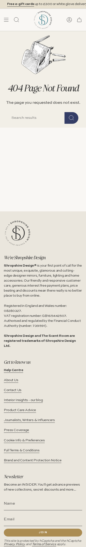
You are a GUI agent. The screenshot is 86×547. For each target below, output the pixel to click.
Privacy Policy (14, 544)
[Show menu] (6, 20)
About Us (11, 380)
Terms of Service (44, 544)
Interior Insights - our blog (23, 400)
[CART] (79, 20)
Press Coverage (16, 430)
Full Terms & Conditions (21, 450)
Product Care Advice (20, 410)
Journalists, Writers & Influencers (29, 420)
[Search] (71, 118)
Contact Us (13, 390)
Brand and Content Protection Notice (32, 460)
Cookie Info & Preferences (24, 440)
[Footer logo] (17, 233)
